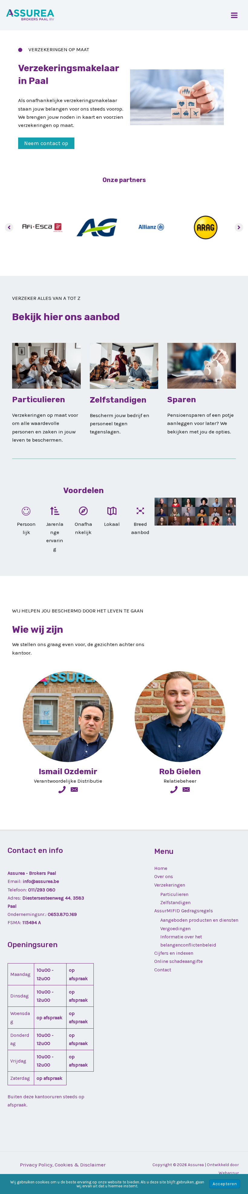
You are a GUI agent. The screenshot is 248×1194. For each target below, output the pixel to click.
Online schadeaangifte (178, 961)
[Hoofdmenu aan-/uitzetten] (234, 15)
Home (160, 868)
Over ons (163, 876)
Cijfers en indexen (173, 953)
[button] (46, 143)
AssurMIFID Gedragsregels (183, 911)
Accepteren (225, 1183)
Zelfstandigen (175, 902)
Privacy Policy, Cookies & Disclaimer (63, 1165)
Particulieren (174, 894)
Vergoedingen (175, 928)
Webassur (229, 1173)
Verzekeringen (169, 885)
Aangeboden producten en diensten (199, 920)
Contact (162, 970)
